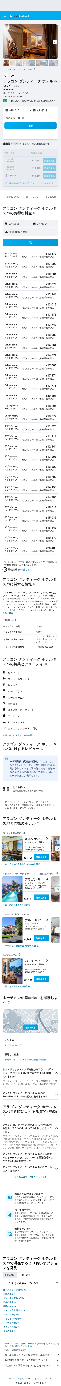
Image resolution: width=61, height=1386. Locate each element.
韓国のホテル (9, 1306)
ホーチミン (39, 1378)
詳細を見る (41, 856)
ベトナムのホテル (11, 1322)
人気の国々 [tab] (10, 1275)
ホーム (11, 1378)
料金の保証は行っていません (21, 1346)
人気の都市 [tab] (25, 1275)
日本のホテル (9, 1302)
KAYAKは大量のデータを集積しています (26, 1360)
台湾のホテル (9, 1293)
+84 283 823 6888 (12, 96)
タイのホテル (9, 1330)
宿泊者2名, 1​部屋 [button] (15, 118)
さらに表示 (8, 613)
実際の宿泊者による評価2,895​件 (39, 100)
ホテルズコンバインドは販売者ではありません (29, 1354)
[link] (23, 864)
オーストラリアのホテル (14, 1289)
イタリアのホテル (11, 1326)
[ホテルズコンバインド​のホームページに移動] (19, 16)
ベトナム (21, 1378)
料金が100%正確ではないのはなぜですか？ (27, 1365)
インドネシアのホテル (13, 1297)
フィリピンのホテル (12, 1318)
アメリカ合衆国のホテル (14, 1310)
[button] (5, 16)
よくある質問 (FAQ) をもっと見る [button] (30, 1176)
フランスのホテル (11, 1314)
